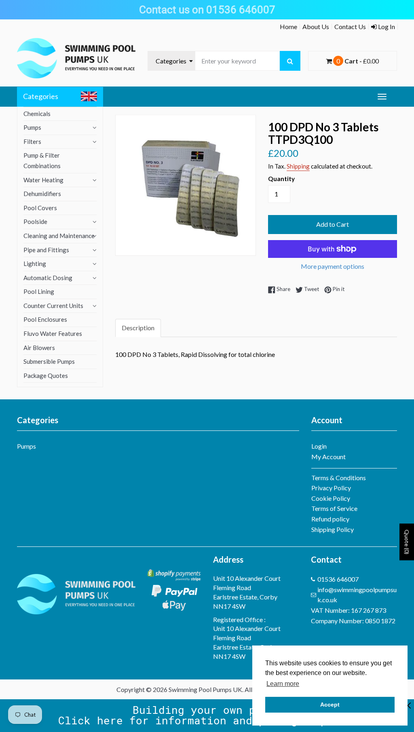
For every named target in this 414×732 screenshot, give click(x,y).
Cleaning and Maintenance (59, 235)
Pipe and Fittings (46, 249)
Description (138, 327)
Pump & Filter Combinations (42, 160)
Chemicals (37, 113)
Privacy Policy (331, 488)
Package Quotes (45, 375)
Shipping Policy (332, 529)
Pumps (32, 127)
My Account (328, 456)
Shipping (298, 166)
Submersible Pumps (49, 361)
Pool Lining (38, 291)
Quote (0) (406, 541)
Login (319, 446)
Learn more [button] (282, 683)
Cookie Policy (330, 498)
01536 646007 (338, 579)
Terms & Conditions (338, 477)
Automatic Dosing (47, 277)
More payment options (332, 266)
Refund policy (330, 519)
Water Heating (43, 180)
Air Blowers (39, 347)
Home (288, 26)
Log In (386, 26)
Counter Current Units (53, 305)
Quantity (281, 178)
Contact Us (350, 26)
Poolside (35, 221)
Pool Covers (40, 207)
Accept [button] (330, 704)
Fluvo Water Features (52, 333)
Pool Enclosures (45, 319)
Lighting (34, 263)
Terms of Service (334, 508)
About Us (315, 26)
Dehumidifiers (42, 193)
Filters (32, 141)
